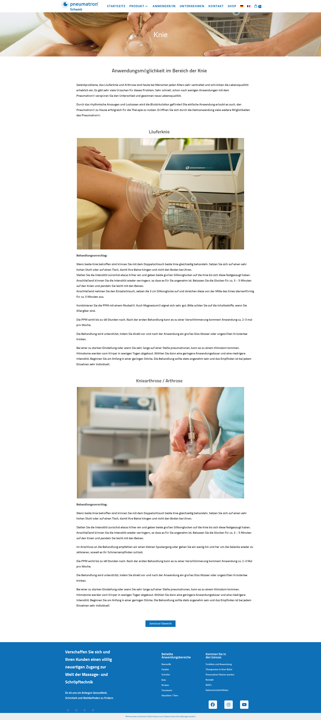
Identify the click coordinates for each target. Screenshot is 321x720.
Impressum (158, 716)
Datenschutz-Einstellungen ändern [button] (180, 716)
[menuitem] (241, 6)
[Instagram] (228, 704)
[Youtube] (244, 704)
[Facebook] (213, 704)
